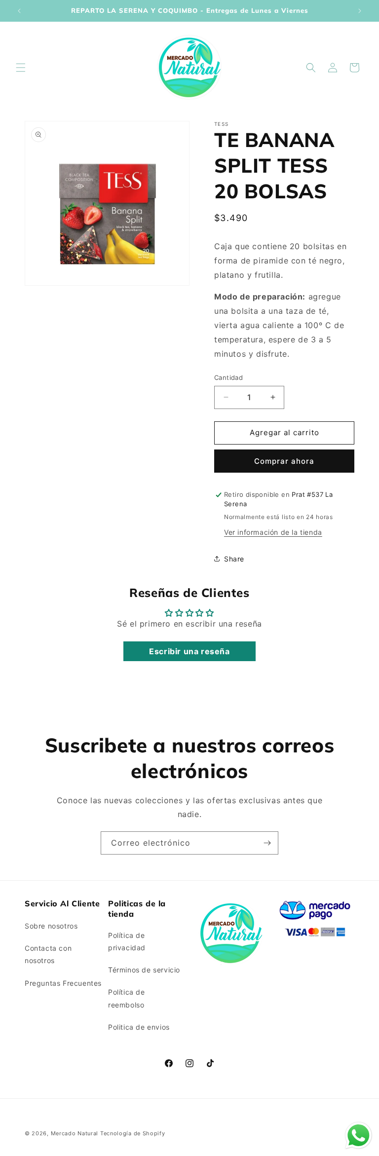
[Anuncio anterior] (19, 11)
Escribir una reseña (189, 651)
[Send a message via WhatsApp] (358, 1135)
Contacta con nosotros (48, 954)
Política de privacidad (127, 941)
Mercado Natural (75, 1133)
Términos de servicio (144, 970)
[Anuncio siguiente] (360, 11)
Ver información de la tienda (273, 532)
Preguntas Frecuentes (63, 983)
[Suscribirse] (267, 843)
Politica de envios (139, 1027)
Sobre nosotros (51, 926)
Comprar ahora (284, 461)
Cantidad (228, 377)
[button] (21, 67)
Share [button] (234, 559)
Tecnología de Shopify (132, 1133)
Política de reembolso (126, 998)
